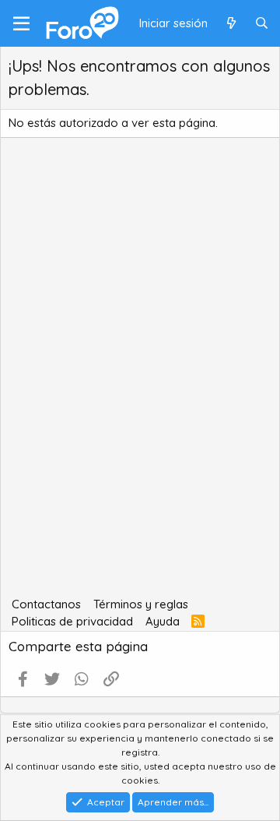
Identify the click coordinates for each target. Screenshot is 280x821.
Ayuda (162, 621)
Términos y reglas (140, 604)
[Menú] (21, 23)
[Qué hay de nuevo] (230, 23)
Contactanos (46, 604)
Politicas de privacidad (72, 621)
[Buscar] (262, 23)
